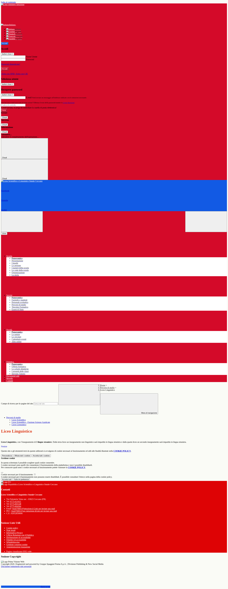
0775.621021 (15, 501)
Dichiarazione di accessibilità (18, 537)
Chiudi (4, 117)
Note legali (10, 530)
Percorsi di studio (107, 388)
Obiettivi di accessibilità (16, 540)
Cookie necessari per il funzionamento (17, 474)
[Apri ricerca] (206, 221)
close (4, 233)
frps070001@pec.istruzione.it (34, 511)
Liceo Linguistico (19, 425)
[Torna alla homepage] (114, 181)
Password (30, 59)
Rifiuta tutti (22, 456)
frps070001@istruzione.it (33, 509)
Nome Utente (31, 57)
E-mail (29, 97)
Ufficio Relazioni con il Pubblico (20, 535)
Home (102, 385)
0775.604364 (15, 506)
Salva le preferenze (21, 480)
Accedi (4, 43)
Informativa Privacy (14, 533)
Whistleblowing (13, 542)
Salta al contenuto (8, 2)
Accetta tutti (41, 456)
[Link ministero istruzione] (12, 4)
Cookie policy (12, 528)
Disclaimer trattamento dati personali (16, 566)
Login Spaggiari (69, 103)
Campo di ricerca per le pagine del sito (17, 403)
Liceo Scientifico (19, 420)
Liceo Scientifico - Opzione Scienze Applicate (31, 422)
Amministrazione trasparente (18, 547)
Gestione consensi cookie (16, 544)
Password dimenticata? (10, 64)
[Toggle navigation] (22, 221)
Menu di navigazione (149, 413)
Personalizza (7, 456)
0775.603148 (15, 504)
